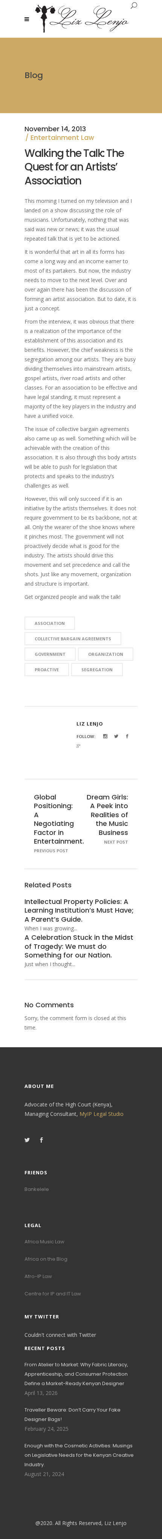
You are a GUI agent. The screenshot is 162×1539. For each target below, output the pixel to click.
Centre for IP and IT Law (52, 1293)
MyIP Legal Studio (101, 1113)
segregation (97, 669)
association (50, 623)
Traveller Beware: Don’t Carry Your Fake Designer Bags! (72, 1414)
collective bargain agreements (73, 638)
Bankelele (36, 1189)
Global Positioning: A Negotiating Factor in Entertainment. (59, 819)
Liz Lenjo (89, 723)
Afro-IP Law (38, 1276)
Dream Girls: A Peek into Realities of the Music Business (107, 814)
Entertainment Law (62, 137)
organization (105, 654)
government (50, 654)
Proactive (47, 669)
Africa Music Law (44, 1241)
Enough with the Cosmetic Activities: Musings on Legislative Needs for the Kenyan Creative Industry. (79, 1455)
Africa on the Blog (45, 1259)
